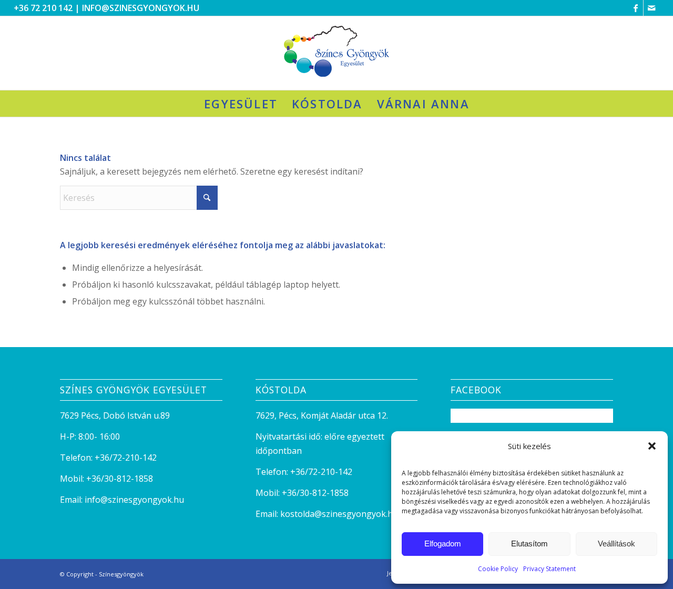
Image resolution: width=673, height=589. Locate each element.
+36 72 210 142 (43, 8)
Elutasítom (529, 543)
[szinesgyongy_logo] (336, 53)
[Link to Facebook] (635, 8)
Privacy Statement (549, 568)
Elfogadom (442, 543)
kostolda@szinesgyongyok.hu (339, 514)
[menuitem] (240, 103)
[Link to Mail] (651, 8)
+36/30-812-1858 (119, 478)
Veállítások (616, 543)
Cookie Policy (498, 568)
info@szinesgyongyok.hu (140, 8)
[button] (652, 446)
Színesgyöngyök (121, 574)
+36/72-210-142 (126, 457)
